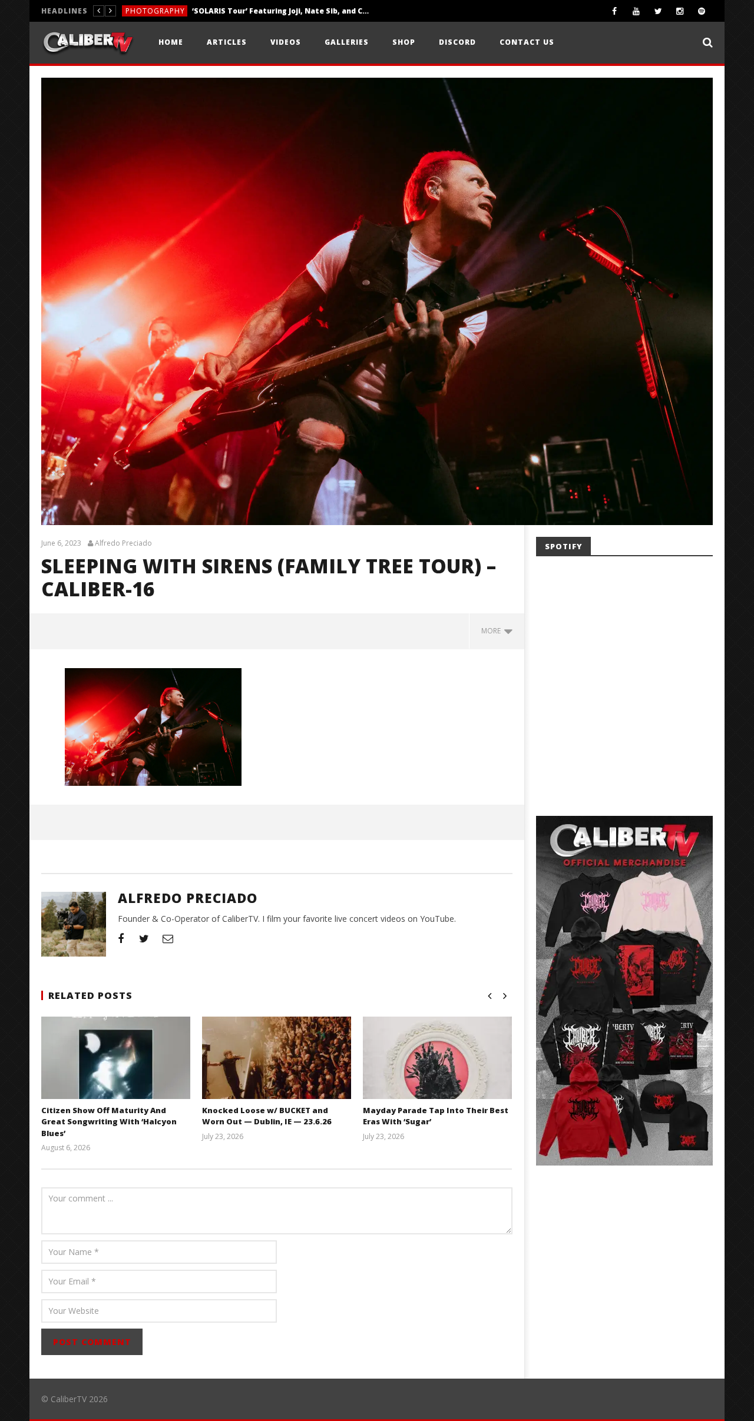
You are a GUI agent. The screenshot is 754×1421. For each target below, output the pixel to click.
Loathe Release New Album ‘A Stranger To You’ (252, 11)
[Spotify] (702, 11)
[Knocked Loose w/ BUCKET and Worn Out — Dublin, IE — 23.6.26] (276, 1072)
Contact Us (527, 42)
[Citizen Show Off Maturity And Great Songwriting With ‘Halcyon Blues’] (115, 1072)
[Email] (168, 938)
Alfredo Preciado (123, 543)
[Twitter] (658, 11)
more (492, 631)
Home (170, 42)
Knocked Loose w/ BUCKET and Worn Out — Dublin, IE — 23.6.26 (267, 1116)
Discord (457, 42)
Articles (227, 42)
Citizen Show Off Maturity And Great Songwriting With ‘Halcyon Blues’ (109, 1121)
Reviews (141, 11)
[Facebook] (615, 11)
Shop (403, 42)
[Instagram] (680, 11)
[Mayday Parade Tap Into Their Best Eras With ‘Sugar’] (437, 1072)
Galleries (347, 42)
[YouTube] (636, 11)
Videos (285, 42)
